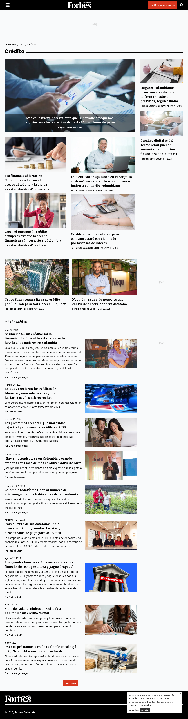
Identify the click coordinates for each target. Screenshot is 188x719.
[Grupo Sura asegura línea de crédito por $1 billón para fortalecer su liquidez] (37, 277)
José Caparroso (17, 477)
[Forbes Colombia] (79, 5)
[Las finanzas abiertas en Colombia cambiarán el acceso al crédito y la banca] (35, 154)
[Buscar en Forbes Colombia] (181, 5)
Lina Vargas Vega (84, 190)
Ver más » (134, 710)
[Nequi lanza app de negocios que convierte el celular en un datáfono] (104, 277)
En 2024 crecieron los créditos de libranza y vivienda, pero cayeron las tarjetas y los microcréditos (31, 393)
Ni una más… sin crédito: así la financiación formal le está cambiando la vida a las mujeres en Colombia (35, 338)
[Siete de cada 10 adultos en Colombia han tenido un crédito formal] (111, 620)
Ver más (71, 683)
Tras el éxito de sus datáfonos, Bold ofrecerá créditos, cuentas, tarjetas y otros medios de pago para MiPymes (33, 528)
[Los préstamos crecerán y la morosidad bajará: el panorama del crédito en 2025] (111, 432)
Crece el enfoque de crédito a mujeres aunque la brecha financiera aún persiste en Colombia (33, 236)
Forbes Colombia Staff (70, 127)
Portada (10, 44)
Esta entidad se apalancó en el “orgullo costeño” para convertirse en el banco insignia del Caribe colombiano (101, 181)
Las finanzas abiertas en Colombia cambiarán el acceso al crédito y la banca (26, 180)
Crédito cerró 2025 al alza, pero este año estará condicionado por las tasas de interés (95, 238)
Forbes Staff (146, 158)
